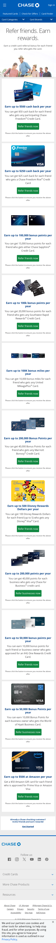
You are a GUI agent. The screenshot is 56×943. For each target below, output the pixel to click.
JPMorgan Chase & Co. (42, 905)
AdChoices (40, 912)
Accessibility (16, 912)
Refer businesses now (29, 593)
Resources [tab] (29, 894)
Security (30, 909)
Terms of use (43, 909)
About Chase (9, 905)
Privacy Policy (9, 939)
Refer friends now (28, 126)
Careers (10, 909)
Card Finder (48, 13)
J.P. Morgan (24, 905)
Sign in (52, 4)
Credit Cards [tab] (29, 874)
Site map (29, 912)
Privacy (20, 909)
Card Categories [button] (15, 19)
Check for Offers (31, 13)
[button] (53, 922)
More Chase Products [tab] (29, 884)
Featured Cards (11, 13)
